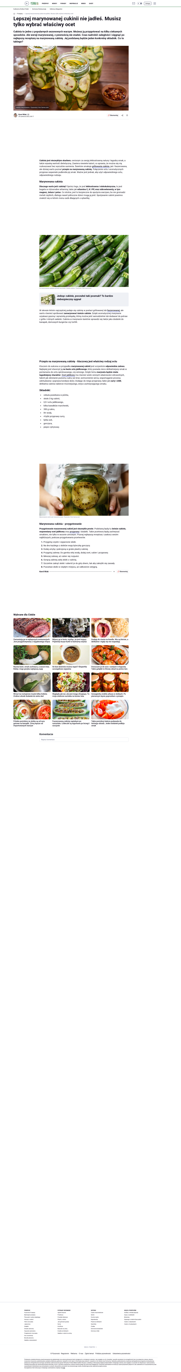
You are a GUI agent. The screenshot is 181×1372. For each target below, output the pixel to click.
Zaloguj (147, 3)
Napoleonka (94, 1319)
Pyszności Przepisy (29, 1312)
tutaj (63, 1368)
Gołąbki (26, 1326)
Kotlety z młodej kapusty (131, 1312)
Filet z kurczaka (28, 1322)
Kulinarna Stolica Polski (21, 9)
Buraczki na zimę (62, 1328)
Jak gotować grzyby (63, 1322)
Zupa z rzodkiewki (129, 1315)
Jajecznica (27, 1324)
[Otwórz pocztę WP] (133, 3)
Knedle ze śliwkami (63, 1331)
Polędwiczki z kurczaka (30, 1333)
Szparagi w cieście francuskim (132, 1319)
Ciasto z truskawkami (130, 1324)
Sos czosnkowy (28, 1335)
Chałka (93, 1326)
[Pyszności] (36, 3)
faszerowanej (113, 310)
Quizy (91, 3)
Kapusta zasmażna (29, 1331)
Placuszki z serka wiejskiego (32, 1317)
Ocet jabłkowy (68, 375)
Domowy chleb (95, 1331)
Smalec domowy (29, 1328)
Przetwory (60, 1315)
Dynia (59, 1324)
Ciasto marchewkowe (97, 1312)
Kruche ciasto (95, 1317)
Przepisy (45, 3)
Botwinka (126, 1317)
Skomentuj (114, 115)
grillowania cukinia (100, 166)
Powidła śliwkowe (63, 1317)
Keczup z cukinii (28, 1319)
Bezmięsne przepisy (29, 1315)
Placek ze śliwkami (96, 1322)
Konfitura (60, 1326)
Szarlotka (93, 1324)
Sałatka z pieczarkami (30, 1340)
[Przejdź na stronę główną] (27, 5)
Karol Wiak (22, 114)
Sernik (92, 1315)
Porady (63, 3)
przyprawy (74, 531)
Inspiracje (74, 3)
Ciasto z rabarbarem (130, 1322)
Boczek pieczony (29, 1338)
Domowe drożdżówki (97, 1328)
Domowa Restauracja (39, 9)
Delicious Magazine (56, 9)
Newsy (54, 3)
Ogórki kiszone (62, 1312)
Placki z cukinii (62, 1319)
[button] (139, 3)
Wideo (83, 3)
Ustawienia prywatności (121, 1354)
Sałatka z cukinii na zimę (65, 1333)
